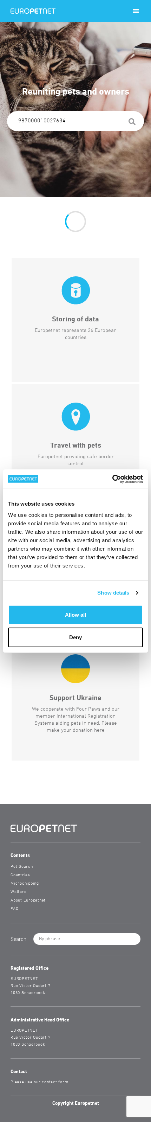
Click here (26, 271)
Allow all (75, 614)
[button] (135, 11)
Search (23, 331)
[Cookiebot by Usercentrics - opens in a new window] (112, 478)
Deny (75, 637)
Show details (113, 593)
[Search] (132, 123)
